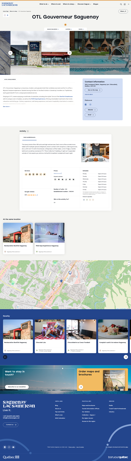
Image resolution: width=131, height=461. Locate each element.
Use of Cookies (80, 447)
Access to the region (88, 421)
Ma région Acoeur (87, 418)
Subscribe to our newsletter (17, 387)
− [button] (128, 264)
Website (90, 110)
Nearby (80, 29)
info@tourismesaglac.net (11, 418)
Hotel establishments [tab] (29, 137)
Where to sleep (13, 11)
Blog (56, 405)
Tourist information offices (90, 408)
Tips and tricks (59, 412)
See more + (6, 106)
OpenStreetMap (123, 308)
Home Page (5, 11)
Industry (111, 412)
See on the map (93, 90)
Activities (68, 29)
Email (89, 114)
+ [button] (128, 262)
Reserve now (57, 173)
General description (52, 29)
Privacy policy (72, 447)
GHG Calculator (60, 418)
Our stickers (86, 412)
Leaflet (117, 308)
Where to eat (56, 4)
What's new (59, 415)
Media (111, 405)
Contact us (9, 424)
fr (128, 4)
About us (58, 408)
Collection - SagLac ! (88, 415)
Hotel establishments (10, 79)
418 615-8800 (89, 94)
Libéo (126, 447)
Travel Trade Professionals (117, 408)
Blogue (95, 4)
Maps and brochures (88, 405)
